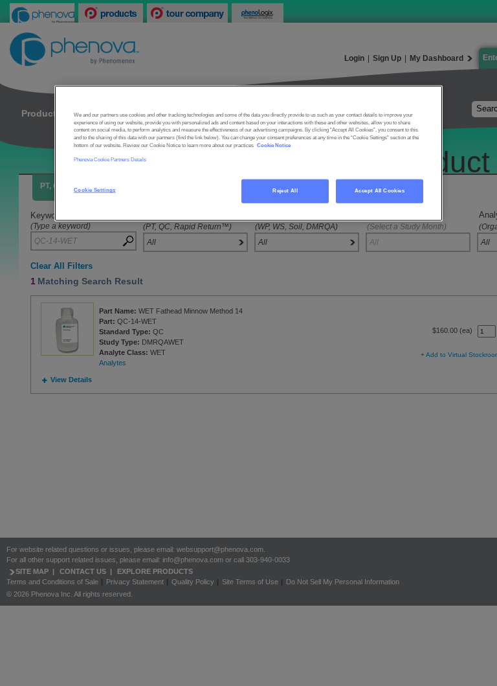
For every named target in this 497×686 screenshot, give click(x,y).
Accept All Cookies (379, 191)
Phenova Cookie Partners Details (110, 159)
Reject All (285, 191)
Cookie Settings (95, 190)
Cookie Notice (274, 145)
